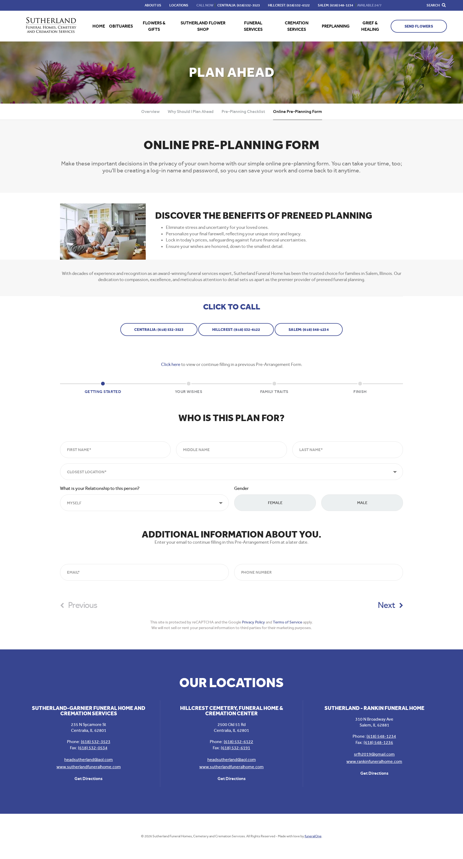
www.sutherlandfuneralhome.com (89, 766)
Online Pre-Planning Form (297, 111)
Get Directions (88, 778)
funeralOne (313, 836)
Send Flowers (419, 26)
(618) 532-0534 (92, 747)
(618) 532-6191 (235, 747)
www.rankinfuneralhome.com (374, 761)
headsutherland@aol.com (88, 759)
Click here (170, 364)
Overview (150, 111)
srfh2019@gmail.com (374, 754)
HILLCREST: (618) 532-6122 (236, 329)
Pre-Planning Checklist (243, 111)
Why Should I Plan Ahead (191, 111)
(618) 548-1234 (381, 736)
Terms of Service (287, 622)
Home (98, 26)
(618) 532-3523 (95, 741)
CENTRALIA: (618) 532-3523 (159, 329)
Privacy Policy (253, 622)
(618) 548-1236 (378, 742)
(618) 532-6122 (238, 741)
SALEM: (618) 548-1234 (309, 329)
